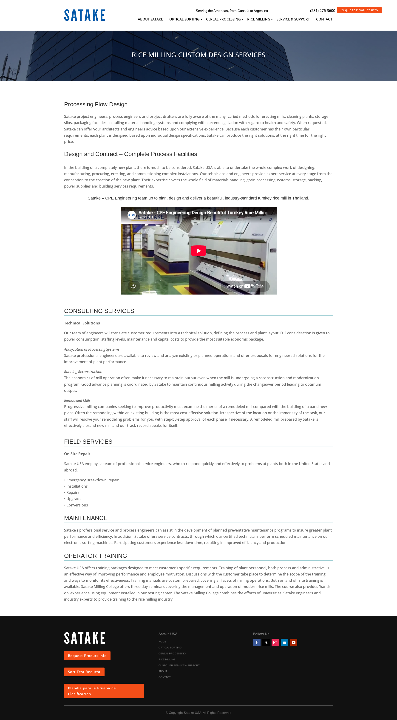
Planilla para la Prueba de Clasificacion (92, 691)
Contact (324, 19)
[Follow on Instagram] (275, 642)
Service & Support (293, 19)
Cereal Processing (223, 19)
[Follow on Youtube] (293, 642)
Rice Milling (258, 19)
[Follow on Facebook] (257, 642)
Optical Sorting (184, 19)
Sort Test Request (84, 671)
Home (162, 642)
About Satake (150, 19)
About (163, 671)
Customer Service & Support (179, 666)
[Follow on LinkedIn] (284, 642)
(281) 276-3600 (322, 10)
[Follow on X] (266, 642)
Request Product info (359, 10)
